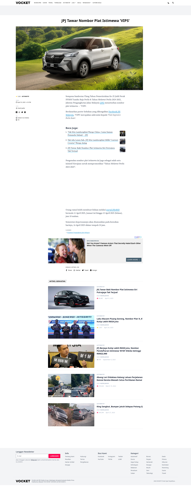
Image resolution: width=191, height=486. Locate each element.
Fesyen (148, 459)
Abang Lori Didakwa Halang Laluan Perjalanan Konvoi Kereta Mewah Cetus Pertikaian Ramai (120, 378)
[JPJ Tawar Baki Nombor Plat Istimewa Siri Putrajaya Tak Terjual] (71, 297)
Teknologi (57, 3)
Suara (164, 470)
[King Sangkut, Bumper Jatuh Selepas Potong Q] (71, 414)
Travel (50, 3)
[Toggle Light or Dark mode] (168, 3)
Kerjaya (67, 465)
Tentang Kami (69, 456)
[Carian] (173, 3)
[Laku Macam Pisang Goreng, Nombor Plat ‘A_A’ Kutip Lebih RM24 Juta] (71, 327)
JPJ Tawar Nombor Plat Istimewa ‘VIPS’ (95, 20)
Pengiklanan (84, 462)
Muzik (148, 468)
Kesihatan (165, 465)
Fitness (164, 459)
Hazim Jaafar (21, 108)
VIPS (18, 119)
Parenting (165, 468)
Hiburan (164, 462)
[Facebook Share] (16, 112)
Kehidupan (37, 3)
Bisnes (148, 456)
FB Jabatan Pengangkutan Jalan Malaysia (78, 232)
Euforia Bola (97, 3)
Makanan (134, 468)
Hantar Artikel (69, 462)
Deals (79, 3)
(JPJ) (102, 103)
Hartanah (149, 462)
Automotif (66, 3)
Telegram (34, 460)
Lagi (73, 3)
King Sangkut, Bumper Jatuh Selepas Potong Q (120, 406)
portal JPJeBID (113, 210)
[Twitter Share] (22, 112)
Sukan (45, 3)
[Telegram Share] (25, 112)
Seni (147, 470)
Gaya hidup (134, 462)
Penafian (68, 459)
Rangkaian (86, 3)
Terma (82, 459)
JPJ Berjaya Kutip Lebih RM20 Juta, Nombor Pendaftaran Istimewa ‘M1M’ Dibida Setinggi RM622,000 (119, 351)
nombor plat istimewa (23, 117)
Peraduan (134, 470)
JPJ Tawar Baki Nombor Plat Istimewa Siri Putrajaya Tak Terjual (117, 291)
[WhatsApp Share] (19, 112)
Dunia (133, 459)
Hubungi (83, 456)
